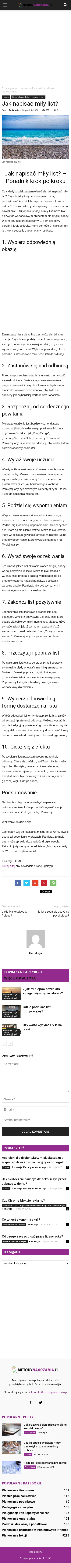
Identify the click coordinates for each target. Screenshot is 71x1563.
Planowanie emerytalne (19, 1518)
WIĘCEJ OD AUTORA (20, 978)
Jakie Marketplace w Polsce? (14, 913)
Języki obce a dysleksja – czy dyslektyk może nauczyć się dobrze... (42, 1446)
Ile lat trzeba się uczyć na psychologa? (53, 913)
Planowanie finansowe (14, 1224)
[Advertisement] (35, 47)
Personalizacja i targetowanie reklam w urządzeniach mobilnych (34, 1205)
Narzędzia (30, 1432)
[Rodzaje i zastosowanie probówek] (11, 1467)
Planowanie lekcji (14, 1535)
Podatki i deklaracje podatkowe (24, 1524)
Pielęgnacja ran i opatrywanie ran (25, 1513)
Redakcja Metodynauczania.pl (29, 1167)
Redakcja (14, 110)
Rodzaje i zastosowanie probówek (45, 1462)
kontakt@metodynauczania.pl (49, 1392)
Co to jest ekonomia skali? (21, 1219)
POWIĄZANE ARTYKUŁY (23, 972)
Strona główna (9, 88)
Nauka (6, 1167)
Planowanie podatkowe (18, 1501)
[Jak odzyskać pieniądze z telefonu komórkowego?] (11, 1429)
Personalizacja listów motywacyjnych (28, 97)
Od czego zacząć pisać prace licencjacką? (32, 1236)
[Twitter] (40, 1402)
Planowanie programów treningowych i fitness (35, 1530)
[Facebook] (30, 1402)
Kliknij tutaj (8, 865)
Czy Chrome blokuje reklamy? (23, 1200)
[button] (65, 5)
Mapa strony (35, 1551)
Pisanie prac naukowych (15, 1241)
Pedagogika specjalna (18, 1507)
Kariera (6, 97)
